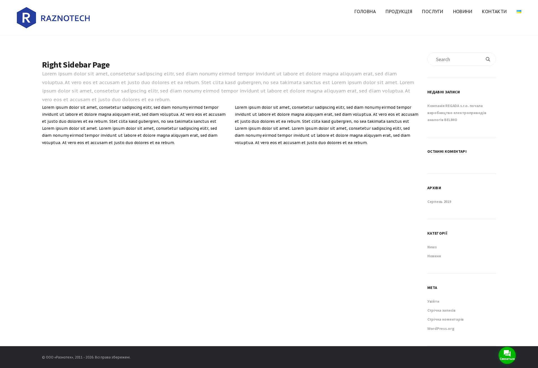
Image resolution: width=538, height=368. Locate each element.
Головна (365, 11)
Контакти (494, 11)
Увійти (433, 301)
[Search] (488, 59)
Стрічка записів (441, 310)
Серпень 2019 (439, 201)
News (432, 246)
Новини (462, 11)
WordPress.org (440, 328)
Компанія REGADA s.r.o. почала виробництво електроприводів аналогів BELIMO (456, 112)
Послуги (432, 11)
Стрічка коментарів (445, 319)
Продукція (399, 11)
